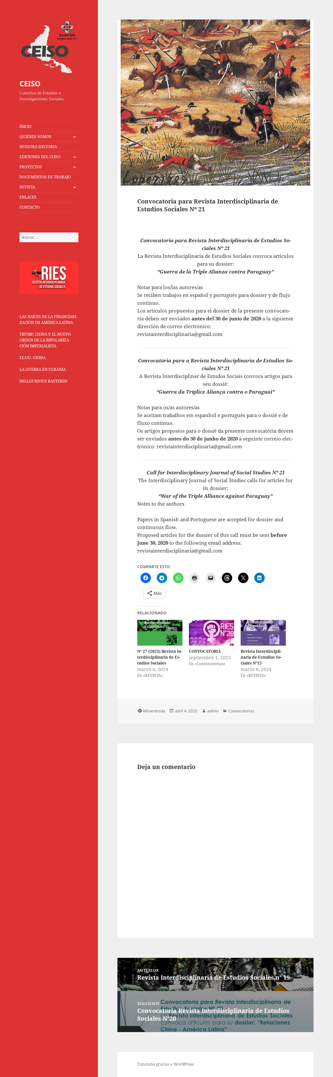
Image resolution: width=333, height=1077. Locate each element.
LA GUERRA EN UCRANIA (43, 369)
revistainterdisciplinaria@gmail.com (179, 334)
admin (213, 711)
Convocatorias (241, 711)
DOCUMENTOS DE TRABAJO (45, 177)
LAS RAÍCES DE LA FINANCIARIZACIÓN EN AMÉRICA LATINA (48, 319)
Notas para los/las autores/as (170, 287)
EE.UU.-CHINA (33, 357)
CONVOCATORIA (205, 651)
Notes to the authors (160, 503)
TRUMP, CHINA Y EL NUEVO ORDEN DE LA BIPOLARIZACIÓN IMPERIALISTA (45, 340)
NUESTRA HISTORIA (38, 146)
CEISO (30, 83)
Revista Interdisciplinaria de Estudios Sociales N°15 (261, 657)
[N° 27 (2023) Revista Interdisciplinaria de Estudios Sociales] (159, 633)
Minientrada (154, 711)
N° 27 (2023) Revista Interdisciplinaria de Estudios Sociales (159, 657)
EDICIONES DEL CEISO (40, 157)
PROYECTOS (31, 167)
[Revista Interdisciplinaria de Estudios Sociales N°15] (263, 633)
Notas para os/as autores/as (168, 407)
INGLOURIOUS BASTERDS (44, 381)
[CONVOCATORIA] (211, 633)
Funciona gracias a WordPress (165, 1064)
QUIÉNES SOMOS (35, 136)
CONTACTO (30, 207)
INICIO (26, 126)
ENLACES (28, 197)
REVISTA (27, 187)
